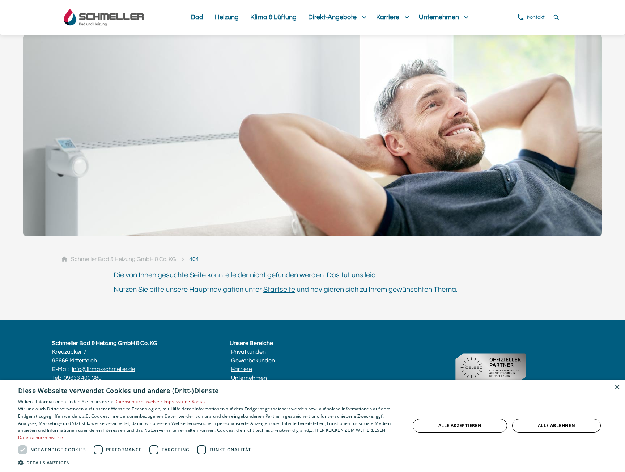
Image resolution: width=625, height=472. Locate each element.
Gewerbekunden (253, 360)
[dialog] (312, 426)
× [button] (617, 387)
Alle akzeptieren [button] (459, 425)
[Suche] (556, 17)
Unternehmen (249, 378)
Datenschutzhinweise (40, 437)
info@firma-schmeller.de (103, 369)
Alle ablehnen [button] (556, 425)
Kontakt (200, 402)
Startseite (279, 289)
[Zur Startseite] (121, 17)
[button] (208, 462)
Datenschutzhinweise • (139, 402)
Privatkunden (248, 352)
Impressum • (177, 402)
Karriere (241, 369)
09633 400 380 (83, 378)
